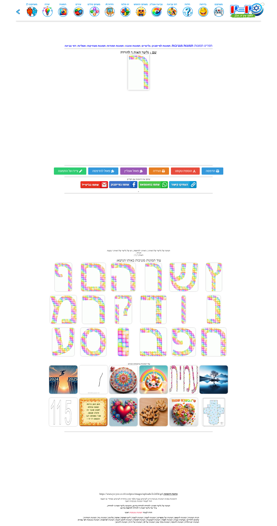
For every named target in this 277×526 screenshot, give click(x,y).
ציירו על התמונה (68, 171)
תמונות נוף (102, 517)
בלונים (110, 517)
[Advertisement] (138, 33)
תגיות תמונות (193, 517)
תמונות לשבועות (153, 520)
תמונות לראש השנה (124, 520)
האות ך (140, 255)
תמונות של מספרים (165, 517)
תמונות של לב (149, 522)
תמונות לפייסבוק (107, 520)
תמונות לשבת (150, 517)
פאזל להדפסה (101, 171)
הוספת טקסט (183, 171)
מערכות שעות (179, 520)
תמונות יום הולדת (192, 522)
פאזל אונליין (131, 171)
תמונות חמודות (90, 517)
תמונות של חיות (135, 522)
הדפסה (210, 171)
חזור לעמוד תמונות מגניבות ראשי (138, 501)
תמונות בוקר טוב (163, 522)
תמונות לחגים (121, 522)
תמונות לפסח (167, 520)
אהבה (117, 517)
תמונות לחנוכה (177, 522)
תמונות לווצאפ (181, 517)
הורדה (157, 171)
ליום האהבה (126, 517)
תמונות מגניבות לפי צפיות (88, 520)
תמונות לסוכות (139, 520)
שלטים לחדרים (193, 520)
